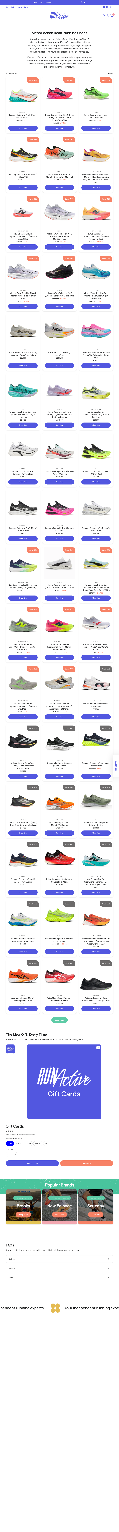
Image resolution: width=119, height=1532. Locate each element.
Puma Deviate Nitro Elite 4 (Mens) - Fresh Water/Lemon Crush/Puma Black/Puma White (96, 587)
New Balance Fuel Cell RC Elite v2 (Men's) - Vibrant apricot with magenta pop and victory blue (96, 177)
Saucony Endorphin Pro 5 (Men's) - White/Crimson (59, 472)
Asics (59, 876)
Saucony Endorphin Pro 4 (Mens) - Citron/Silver (59, 939)
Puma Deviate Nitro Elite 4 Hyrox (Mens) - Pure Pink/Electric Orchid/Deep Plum (59, 118)
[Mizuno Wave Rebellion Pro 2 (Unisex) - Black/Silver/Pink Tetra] (59, 271)
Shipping (17, 1134)
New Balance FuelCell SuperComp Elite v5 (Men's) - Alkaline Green (59, 647)
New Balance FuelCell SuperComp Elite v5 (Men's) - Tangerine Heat (96, 236)
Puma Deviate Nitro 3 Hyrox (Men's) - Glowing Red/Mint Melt (59, 175)
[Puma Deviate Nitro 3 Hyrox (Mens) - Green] (96, 93)
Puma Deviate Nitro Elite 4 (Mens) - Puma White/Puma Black (59, 586)
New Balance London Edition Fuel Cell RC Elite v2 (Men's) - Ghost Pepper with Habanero (96, 941)
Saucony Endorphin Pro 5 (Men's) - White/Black (96, 529)
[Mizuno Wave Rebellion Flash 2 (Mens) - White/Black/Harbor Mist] (23, 271)
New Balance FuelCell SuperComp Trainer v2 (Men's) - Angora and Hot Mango (59, 706)
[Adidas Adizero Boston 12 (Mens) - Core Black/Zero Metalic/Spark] (23, 801)
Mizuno (59, 231)
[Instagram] (109, 7)
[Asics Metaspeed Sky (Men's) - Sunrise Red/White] (59, 857)
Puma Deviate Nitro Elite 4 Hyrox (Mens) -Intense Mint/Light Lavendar (23, 414)
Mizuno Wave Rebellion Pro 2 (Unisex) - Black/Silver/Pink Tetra (59, 294)
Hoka (59, 350)
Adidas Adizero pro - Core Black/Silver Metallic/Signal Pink (96, 999)
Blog (7, 7)
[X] (106, 7)
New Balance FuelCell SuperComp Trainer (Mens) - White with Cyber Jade (96, 882)
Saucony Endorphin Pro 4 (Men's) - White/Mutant (23, 116)
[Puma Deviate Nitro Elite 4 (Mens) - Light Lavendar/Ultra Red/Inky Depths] (59, 390)
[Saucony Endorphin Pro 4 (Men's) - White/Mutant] (23, 93)
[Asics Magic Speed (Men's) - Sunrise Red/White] (59, 976)
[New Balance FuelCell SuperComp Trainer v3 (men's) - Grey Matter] (23, 682)
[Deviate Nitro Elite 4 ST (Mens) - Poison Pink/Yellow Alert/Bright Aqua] (96, 331)
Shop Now (23, 1214)
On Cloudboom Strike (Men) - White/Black (96, 704)
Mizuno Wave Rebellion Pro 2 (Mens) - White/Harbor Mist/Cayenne (59, 236)
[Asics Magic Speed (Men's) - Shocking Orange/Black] (23, 976)
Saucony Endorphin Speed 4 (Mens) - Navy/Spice (23, 880)
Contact (19, 7)
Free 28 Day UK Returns (49, 2)
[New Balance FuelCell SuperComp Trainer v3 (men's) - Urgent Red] (23, 212)
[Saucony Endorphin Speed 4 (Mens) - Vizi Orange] (59, 801)
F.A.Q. (12, 7)
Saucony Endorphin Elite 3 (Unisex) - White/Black (23, 472)
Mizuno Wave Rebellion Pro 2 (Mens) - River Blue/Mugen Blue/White (96, 296)
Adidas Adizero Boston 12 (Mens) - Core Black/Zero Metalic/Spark (22, 823)
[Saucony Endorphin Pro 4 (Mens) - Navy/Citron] (96, 741)
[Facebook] (103, 7)
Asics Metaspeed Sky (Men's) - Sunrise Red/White (59, 880)
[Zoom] (98, 1047)
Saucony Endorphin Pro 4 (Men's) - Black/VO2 (23, 175)
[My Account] (108, 15)
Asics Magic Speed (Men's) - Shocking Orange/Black (23, 999)
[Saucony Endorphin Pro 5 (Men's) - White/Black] (96, 506)
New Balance (96, 171)
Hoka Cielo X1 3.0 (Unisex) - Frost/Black (59, 353)
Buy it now (87, 1163)
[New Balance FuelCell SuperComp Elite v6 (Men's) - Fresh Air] (96, 390)
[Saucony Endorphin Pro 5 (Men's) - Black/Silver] (23, 506)
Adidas (23, 760)
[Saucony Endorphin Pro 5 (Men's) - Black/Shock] (59, 506)
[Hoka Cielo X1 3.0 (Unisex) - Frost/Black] (59, 331)
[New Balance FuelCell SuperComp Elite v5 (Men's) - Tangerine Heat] (96, 212)
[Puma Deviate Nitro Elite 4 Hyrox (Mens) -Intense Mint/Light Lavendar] (23, 390)
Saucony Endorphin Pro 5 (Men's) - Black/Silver (23, 529)
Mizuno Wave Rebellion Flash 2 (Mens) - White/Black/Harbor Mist (23, 296)
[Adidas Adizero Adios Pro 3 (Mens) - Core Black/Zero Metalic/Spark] (23, 741)
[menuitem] (8, 7)
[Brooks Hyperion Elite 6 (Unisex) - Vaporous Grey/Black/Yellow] (23, 331)
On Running (96, 701)
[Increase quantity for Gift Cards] (15, 1154)
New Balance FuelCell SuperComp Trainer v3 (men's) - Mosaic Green (23, 647)
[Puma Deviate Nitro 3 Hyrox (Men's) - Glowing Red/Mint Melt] (59, 153)
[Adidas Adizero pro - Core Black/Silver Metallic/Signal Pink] (96, 976)
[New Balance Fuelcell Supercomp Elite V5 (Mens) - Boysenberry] (23, 563)
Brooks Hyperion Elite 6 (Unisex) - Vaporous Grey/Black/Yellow (23, 353)
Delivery (12, 1259)
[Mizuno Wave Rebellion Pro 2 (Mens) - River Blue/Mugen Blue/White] (96, 271)
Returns (12, 1268)
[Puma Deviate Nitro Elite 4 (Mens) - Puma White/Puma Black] (59, 563)
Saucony (22, 112)
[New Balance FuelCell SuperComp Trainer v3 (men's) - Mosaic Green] (23, 622)
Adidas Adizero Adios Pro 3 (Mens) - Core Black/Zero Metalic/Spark (23, 766)
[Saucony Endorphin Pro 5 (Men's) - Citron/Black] (96, 450)
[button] (116, 766)
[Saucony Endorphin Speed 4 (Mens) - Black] (59, 741)
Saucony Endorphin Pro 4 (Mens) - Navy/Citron (96, 764)
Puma (59, 112)
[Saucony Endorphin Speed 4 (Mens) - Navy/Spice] (23, 857)
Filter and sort (13, 74)
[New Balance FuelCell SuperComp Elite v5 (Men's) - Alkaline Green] (59, 622)
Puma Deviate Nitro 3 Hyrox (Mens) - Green (96, 116)
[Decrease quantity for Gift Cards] (8, 1154)
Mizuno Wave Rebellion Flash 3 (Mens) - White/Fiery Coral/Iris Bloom (96, 647)
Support (26, 7)
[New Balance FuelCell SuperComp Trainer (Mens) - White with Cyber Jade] (96, 857)
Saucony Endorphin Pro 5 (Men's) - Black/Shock (59, 529)
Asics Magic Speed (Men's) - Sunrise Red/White (59, 999)
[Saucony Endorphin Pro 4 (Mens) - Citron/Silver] (59, 917)
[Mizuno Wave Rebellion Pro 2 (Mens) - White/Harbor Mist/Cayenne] (59, 212)
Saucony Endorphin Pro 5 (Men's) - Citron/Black (96, 472)
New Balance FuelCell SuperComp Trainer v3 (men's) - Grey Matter (23, 706)
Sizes (11, 1277)
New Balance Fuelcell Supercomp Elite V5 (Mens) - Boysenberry (22, 586)
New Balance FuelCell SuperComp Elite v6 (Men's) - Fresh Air (96, 414)
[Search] (104, 15)
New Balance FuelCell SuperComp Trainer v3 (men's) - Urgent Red (23, 236)
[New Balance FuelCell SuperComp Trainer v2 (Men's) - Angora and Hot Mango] (59, 682)
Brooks (23, 350)
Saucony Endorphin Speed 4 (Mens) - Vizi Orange (59, 823)
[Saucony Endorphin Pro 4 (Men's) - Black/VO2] (23, 153)
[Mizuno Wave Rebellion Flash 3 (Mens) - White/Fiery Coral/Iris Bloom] (96, 622)
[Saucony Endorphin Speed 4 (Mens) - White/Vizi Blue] (23, 917)
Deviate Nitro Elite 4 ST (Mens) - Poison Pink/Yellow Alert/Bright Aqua (96, 355)
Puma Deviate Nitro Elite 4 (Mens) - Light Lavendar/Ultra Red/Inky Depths (59, 414)
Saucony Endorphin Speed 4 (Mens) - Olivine (96, 823)
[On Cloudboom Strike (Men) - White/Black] (96, 682)
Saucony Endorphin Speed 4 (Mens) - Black (59, 764)
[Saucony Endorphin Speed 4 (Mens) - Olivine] (96, 801)
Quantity (9, 1149)
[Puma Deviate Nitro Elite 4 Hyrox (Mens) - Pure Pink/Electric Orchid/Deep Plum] (59, 93)
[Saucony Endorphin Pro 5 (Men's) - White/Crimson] (59, 450)
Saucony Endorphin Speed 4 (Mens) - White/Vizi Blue (23, 939)
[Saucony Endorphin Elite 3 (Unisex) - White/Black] (23, 450)
